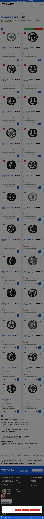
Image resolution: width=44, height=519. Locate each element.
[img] (17, 47)
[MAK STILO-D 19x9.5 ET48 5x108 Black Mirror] (11, 101)
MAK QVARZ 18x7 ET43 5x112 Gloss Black (29, 80)
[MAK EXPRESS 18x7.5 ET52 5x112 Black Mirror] (32, 293)
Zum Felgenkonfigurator (38, 28)
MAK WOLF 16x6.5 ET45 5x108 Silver (29, 208)
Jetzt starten (31, 1)
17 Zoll (4, 436)
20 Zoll (4, 439)
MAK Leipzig (5, 426)
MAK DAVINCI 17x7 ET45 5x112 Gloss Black (29, 400)
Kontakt (17, 487)
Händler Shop (18, 491)
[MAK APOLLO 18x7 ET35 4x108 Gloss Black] (11, 357)
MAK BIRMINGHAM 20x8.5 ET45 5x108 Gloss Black (29, 240)
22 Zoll (11, 439)
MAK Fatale (5, 425)
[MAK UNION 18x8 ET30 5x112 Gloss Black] (11, 165)
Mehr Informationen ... (7, 511)
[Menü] (34, 4)
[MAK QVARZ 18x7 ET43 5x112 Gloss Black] (32, 69)
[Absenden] (41, 470)
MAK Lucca (5, 429)
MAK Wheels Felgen (7, 17)
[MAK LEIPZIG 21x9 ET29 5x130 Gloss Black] (11, 261)
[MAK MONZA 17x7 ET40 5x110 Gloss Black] (11, 325)
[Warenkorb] (42, 4)
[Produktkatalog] (37, 4)
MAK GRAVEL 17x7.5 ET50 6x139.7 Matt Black (7, 304)
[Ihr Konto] (39, 4)
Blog (17, 489)
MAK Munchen (5, 428)
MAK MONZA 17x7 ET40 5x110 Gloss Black (8, 336)
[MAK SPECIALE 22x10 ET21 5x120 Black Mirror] (32, 357)
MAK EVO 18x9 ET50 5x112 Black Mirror (8, 144)
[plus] (15, 60)
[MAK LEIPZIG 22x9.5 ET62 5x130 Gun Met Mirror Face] (32, 325)
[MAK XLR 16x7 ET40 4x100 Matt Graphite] (11, 37)
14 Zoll (4, 435)
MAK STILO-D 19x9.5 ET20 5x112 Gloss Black (8, 208)
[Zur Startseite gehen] (7, 4)
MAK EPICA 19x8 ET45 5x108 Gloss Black (7, 80)
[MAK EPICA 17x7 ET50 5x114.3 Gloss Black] (32, 165)
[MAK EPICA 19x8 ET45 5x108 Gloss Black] (11, 69)
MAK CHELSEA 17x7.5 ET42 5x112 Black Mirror (7, 400)
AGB (17, 484)
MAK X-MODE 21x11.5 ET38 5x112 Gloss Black (28, 144)
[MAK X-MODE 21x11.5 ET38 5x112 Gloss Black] (32, 133)
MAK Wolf (5, 424)
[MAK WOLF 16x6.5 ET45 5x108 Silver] (32, 197)
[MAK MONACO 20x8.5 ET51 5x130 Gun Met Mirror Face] (32, 261)
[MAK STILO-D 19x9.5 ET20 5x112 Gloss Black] (11, 197)
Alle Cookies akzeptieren (34, 509)
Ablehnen (18, 509)
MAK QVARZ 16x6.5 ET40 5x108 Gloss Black (8, 240)
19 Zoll (4, 438)
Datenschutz (18, 482)
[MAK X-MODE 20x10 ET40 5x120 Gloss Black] (32, 101)
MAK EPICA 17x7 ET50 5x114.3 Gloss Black (29, 176)
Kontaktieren (29, 460)
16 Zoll (8, 435)
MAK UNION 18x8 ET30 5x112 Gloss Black (7, 176)
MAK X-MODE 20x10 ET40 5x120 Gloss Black (29, 112)
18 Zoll (4, 437)
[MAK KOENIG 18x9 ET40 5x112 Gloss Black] (32, 37)
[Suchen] (31, 4)
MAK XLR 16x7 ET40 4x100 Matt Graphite (8, 48)
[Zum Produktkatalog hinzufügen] (19, 33)
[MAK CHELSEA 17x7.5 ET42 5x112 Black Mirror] (11, 389)
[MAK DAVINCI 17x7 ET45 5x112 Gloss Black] (32, 389)
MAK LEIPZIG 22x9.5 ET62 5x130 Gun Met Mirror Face (29, 336)
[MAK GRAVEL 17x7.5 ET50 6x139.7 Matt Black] (11, 293)
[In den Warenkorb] (18, 60)
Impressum (18, 480)
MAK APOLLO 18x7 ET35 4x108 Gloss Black (8, 368)
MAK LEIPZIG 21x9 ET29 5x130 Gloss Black (7, 272)
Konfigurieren (25, 509)
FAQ (17, 485)
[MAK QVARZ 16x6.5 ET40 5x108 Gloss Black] (11, 229)
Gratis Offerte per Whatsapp (28, 28)
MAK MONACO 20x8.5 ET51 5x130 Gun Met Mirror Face (28, 272)
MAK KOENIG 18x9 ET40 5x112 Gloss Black (29, 48)
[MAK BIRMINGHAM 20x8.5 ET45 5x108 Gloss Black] (32, 229)
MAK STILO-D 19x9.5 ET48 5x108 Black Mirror (8, 112)
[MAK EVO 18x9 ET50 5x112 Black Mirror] (11, 133)
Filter (23, 13)
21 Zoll (7, 439)
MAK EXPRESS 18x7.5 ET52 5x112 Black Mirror (28, 304)
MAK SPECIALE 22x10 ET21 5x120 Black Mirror (28, 368)
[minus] (4, 60)
